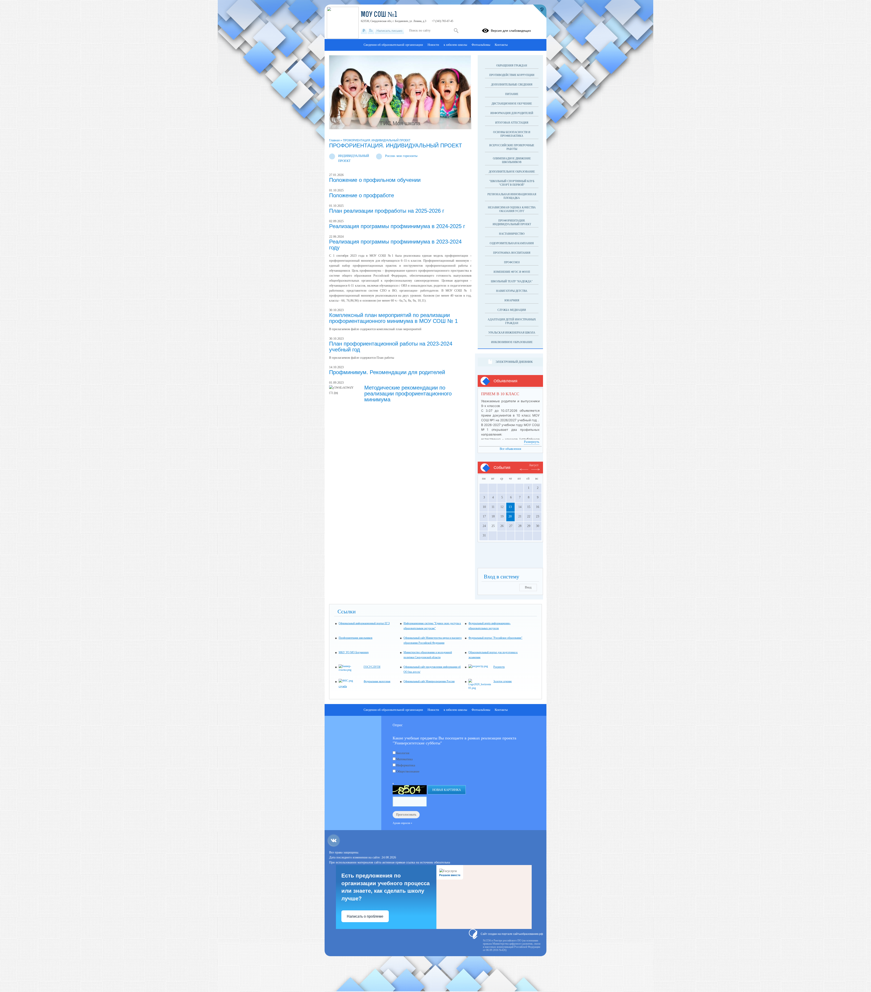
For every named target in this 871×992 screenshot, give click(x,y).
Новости (433, 44)
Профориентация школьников (355, 637)
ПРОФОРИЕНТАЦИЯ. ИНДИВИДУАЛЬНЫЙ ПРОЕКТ (376, 140)
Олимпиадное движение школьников (512, 160)
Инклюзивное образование (512, 342)
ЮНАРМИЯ (511, 300)
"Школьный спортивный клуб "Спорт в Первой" (511, 183)
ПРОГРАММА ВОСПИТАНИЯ (511, 252)
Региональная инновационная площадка (511, 196)
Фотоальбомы (481, 44)
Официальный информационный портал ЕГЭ (364, 623)
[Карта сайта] (371, 30)
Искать (456, 30)
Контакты (501, 44)
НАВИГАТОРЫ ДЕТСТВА (511, 290)
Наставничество (512, 233)
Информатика (405, 765)
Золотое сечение (502, 681)
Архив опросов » (402, 823)
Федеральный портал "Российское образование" (495, 637)
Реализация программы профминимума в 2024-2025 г (397, 226)
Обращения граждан (511, 65)
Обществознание (407, 771)
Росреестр (499, 666)
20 (510, 516)
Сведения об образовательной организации (393, 44)
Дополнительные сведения (511, 84)
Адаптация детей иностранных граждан (512, 321)
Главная (334, 140)
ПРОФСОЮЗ (512, 262)
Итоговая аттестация (511, 122)
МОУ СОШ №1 (379, 14)
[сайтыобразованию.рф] (539, 11)
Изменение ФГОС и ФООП (512, 271)
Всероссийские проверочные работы (511, 147)
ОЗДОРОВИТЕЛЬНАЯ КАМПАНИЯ (512, 243)
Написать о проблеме (365, 916)
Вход (528, 587)
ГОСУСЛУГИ (372, 666)
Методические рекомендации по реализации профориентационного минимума (408, 393)
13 (510, 507)
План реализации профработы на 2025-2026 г (386, 211)
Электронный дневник (514, 361)
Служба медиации (511, 310)
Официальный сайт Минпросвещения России (429, 681)
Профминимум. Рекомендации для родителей (387, 372)
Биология (402, 753)
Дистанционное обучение (512, 103)
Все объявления (510, 449)
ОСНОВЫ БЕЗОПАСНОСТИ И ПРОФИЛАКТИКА (511, 134)
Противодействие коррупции (511, 75)
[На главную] (364, 30)
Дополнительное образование (512, 171)
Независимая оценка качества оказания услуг (512, 209)
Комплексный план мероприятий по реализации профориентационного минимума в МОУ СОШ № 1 (393, 318)
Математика (404, 759)
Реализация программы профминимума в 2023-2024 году (395, 245)
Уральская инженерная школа (511, 332)
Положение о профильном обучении (375, 180)
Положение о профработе (361, 195)
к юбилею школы (455, 44)
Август (533, 465)
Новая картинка (446, 790)
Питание (511, 94)
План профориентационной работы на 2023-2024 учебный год (390, 347)
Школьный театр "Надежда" (512, 281)
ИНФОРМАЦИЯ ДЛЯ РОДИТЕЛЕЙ (511, 113)
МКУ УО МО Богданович (354, 652)
